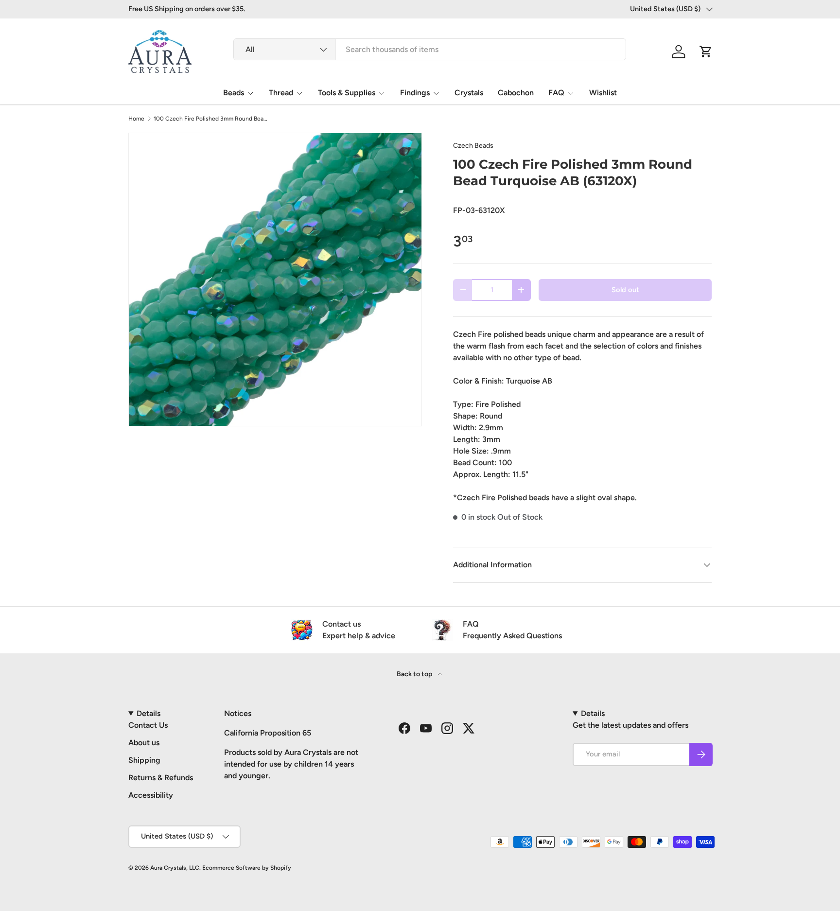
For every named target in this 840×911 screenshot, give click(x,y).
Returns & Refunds (160, 777)
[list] (275, 279)
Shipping (144, 760)
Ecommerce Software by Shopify (246, 867)
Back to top (415, 674)
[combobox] (430, 49)
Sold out (625, 289)
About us (143, 742)
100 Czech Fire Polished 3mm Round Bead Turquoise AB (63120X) (212, 119)
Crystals (469, 92)
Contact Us (148, 725)
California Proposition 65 (267, 732)
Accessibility (150, 795)
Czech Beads (473, 145)
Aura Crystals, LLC (174, 867)
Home (136, 119)
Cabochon (516, 92)
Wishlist (603, 92)
